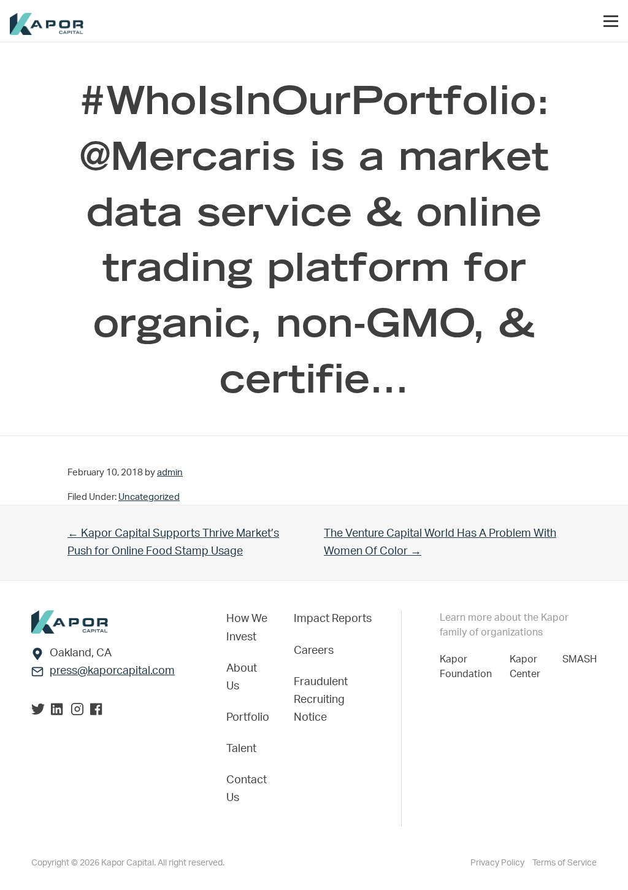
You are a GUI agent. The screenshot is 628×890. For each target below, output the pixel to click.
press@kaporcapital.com (112, 671)
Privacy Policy (498, 863)
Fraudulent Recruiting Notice (321, 700)
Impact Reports (333, 618)
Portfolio (247, 717)
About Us (241, 677)
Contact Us (246, 789)
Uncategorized (149, 497)
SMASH (579, 659)
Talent (241, 748)
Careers (314, 650)
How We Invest (246, 627)
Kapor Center (527, 666)
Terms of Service (564, 863)
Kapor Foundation (468, 666)
